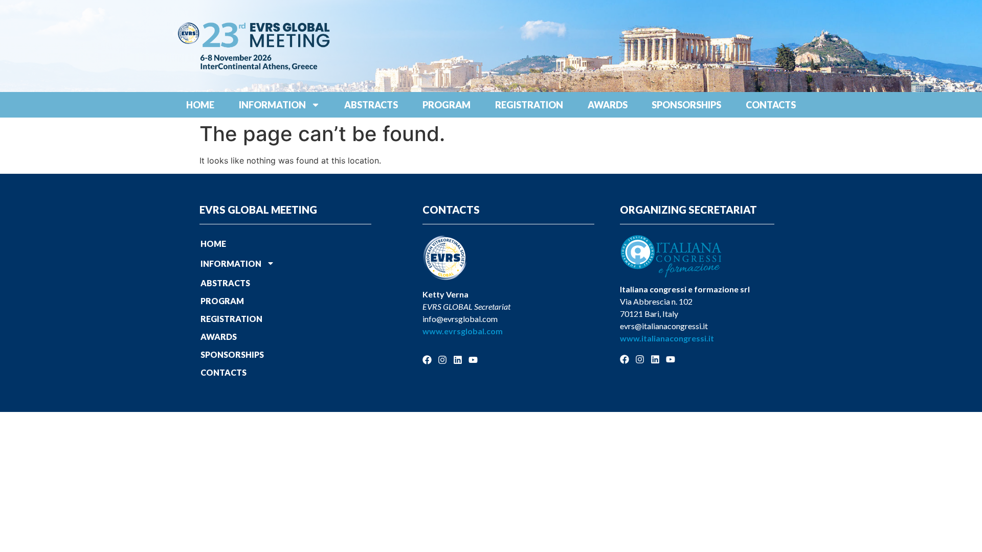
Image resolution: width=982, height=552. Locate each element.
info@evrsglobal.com (460, 319)
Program (446, 104)
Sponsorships (686, 104)
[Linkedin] (457, 359)
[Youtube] (473, 359)
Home (200, 104)
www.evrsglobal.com (462, 331)
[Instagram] (442, 359)
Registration (529, 104)
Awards (608, 104)
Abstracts (371, 104)
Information (272, 104)
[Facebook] (427, 359)
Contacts (771, 104)
